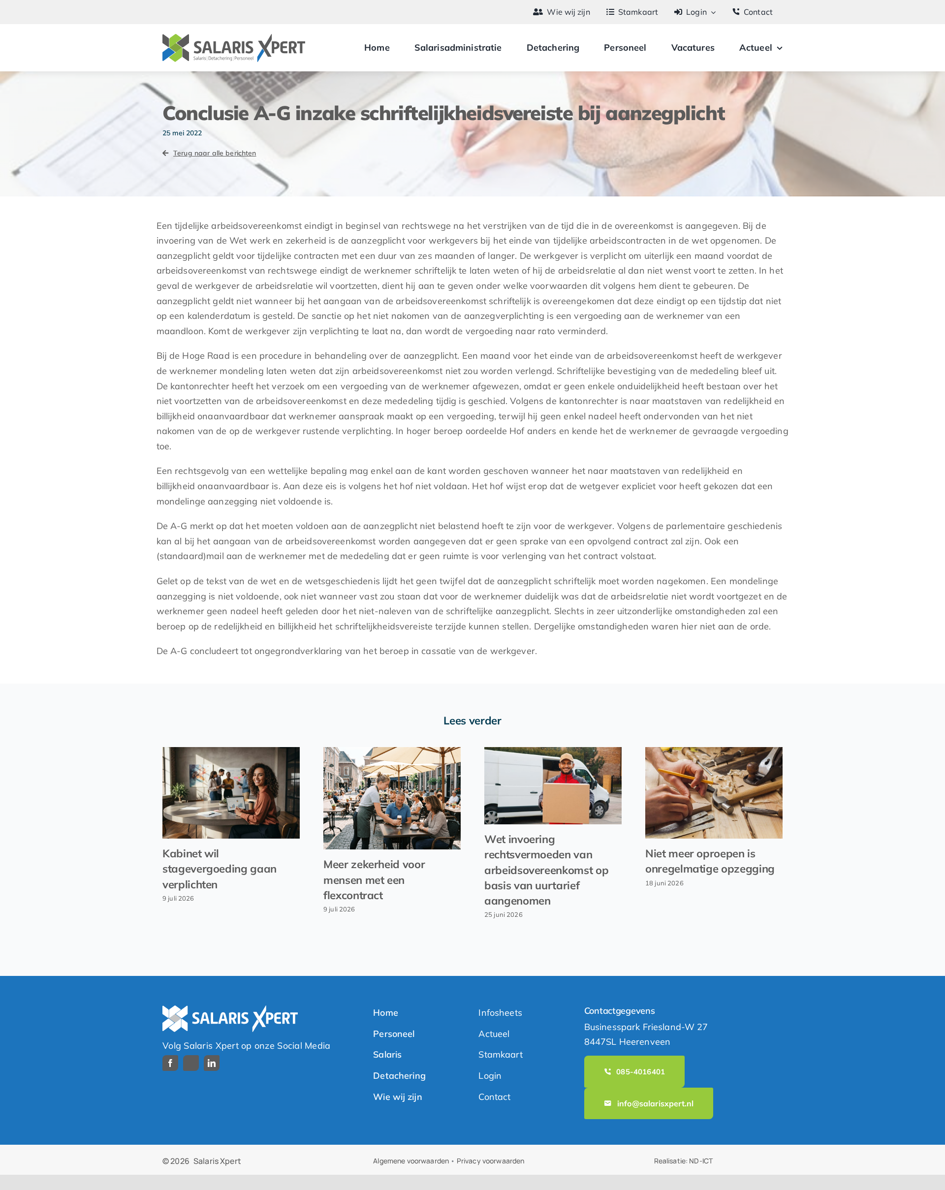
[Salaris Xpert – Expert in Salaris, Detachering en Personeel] (233, 38)
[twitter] (191, 1063)
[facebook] (170, 1063)
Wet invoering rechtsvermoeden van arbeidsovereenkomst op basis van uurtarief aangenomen (546, 870)
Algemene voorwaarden (411, 1160)
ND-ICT (701, 1160)
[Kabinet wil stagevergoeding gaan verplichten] (231, 793)
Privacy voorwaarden (491, 1160)
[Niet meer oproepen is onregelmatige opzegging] (714, 793)
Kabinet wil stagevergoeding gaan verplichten (219, 868)
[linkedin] (212, 1063)
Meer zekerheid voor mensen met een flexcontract (374, 879)
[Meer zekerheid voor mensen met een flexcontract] (392, 798)
